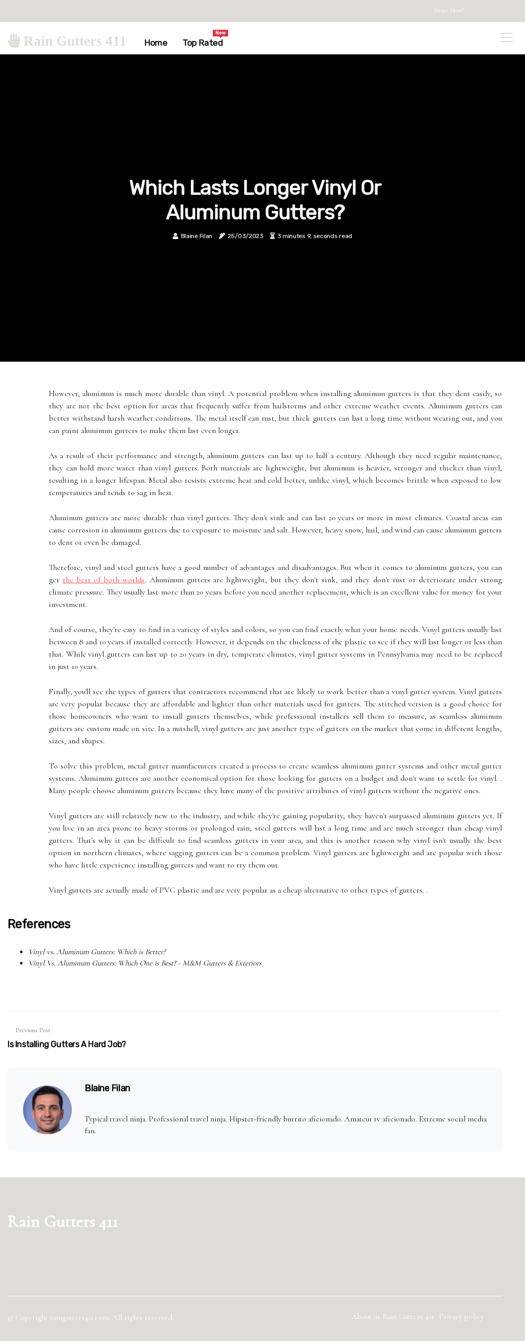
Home (156, 42)
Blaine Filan (196, 236)
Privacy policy (461, 1316)
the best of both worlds (104, 580)
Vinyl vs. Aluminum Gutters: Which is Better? (97, 951)
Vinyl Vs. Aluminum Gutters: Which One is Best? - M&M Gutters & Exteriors (144, 963)
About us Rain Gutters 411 (393, 1316)
